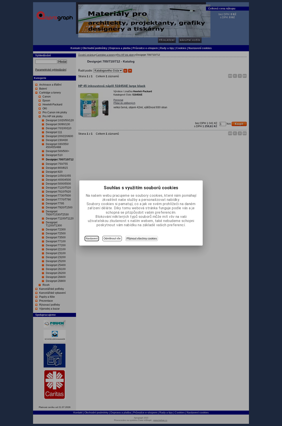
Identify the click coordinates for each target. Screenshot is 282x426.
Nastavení (92, 238)
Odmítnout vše (112, 238)
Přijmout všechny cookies (141, 238)
